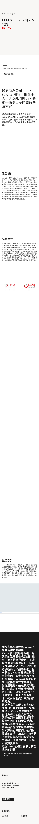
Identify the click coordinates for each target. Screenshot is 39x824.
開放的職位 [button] (6, 811)
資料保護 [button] (5, 816)
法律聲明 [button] (24, 816)
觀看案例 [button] (5, 775)
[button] (3, 791)
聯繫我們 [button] (7, 799)
